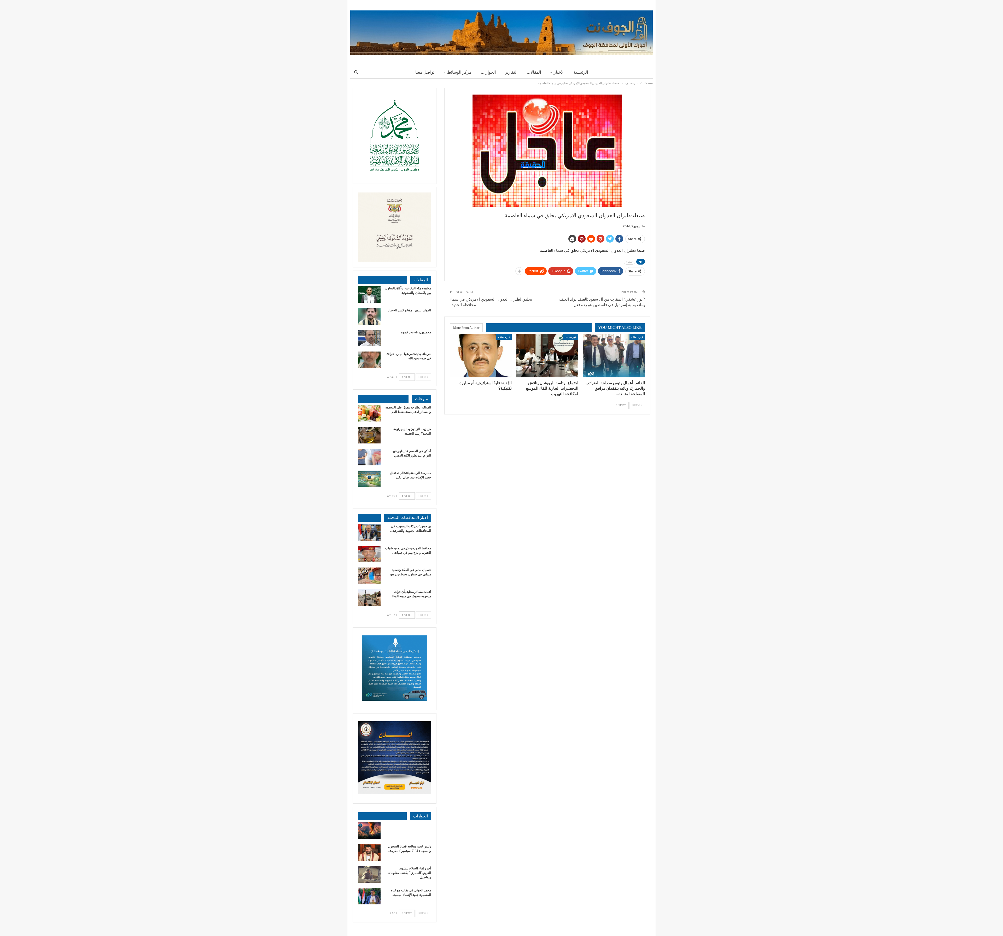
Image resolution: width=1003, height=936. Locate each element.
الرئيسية (581, 72)
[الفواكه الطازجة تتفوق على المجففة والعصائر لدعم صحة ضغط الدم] (369, 413)
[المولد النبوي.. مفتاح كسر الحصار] (369, 316)
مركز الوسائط (459, 72)
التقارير (511, 72)
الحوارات (488, 72)
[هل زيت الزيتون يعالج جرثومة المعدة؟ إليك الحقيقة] (369, 435)
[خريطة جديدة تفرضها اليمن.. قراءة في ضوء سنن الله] (369, 360)
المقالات (534, 72)
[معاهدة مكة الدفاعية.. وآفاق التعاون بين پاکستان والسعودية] (369, 294)
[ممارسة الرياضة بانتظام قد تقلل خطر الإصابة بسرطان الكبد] (369, 479)
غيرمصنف (637, 336)
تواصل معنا (424, 72)
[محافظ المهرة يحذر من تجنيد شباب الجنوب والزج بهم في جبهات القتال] (369, 554)
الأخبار (559, 72)
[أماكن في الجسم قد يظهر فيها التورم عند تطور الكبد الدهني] (369, 457)
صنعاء (629, 262)
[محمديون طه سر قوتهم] (369, 338)
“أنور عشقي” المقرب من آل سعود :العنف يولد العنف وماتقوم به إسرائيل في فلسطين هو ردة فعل (602, 301)
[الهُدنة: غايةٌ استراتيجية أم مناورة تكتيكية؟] (481, 355)
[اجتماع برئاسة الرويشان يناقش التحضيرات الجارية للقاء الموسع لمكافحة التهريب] (547, 355)
